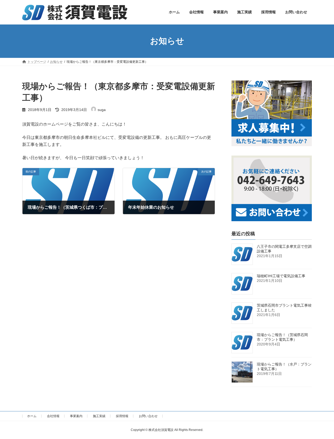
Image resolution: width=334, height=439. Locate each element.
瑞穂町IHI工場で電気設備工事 (281, 276)
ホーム (32, 416)
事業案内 (76, 416)
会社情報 (53, 416)
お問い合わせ (148, 416)
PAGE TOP (321, 421)
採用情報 (122, 416)
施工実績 (99, 416)
